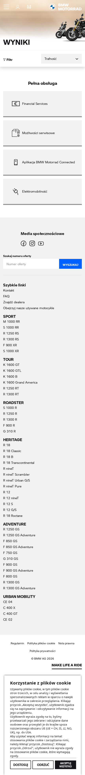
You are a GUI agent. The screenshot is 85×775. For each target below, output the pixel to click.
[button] (6, 7)
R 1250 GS (11, 529)
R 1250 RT (11, 388)
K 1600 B (10, 376)
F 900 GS (10, 564)
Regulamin (17, 643)
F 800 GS (10, 576)
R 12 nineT (11, 498)
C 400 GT (10, 613)
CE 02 (7, 619)
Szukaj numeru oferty (17, 255)
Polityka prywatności (43, 651)
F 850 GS (10, 541)
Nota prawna (66, 643)
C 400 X (9, 607)
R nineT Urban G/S (16, 480)
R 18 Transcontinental (18, 462)
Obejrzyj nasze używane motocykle (28, 308)
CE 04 (7, 602)
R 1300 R (10, 419)
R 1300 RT (11, 394)
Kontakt (8, 290)
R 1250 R (10, 413)
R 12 (6, 492)
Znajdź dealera (14, 302)
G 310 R (9, 431)
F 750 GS (10, 552)
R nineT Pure (12, 486)
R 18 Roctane (13, 515)
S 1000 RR (11, 327)
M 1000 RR (11, 321)
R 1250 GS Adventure (19, 535)
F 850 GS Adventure (18, 547)
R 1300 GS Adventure (19, 588)
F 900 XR (10, 345)
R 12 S (8, 504)
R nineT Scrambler (16, 474)
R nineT (8, 468)
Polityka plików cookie (41, 643)
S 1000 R (10, 407)
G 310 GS (10, 558)
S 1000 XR (11, 351)
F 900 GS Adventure (18, 570)
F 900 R (9, 425)
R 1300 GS (11, 582)
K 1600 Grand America (20, 382)
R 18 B (8, 456)
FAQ (6, 296)
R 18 (6, 445)
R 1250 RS (11, 333)
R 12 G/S (9, 509)
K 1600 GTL (12, 370)
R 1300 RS (11, 339)
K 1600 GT (11, 364)
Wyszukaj (70, 264)
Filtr (9, 58)
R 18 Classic (12, 451)
